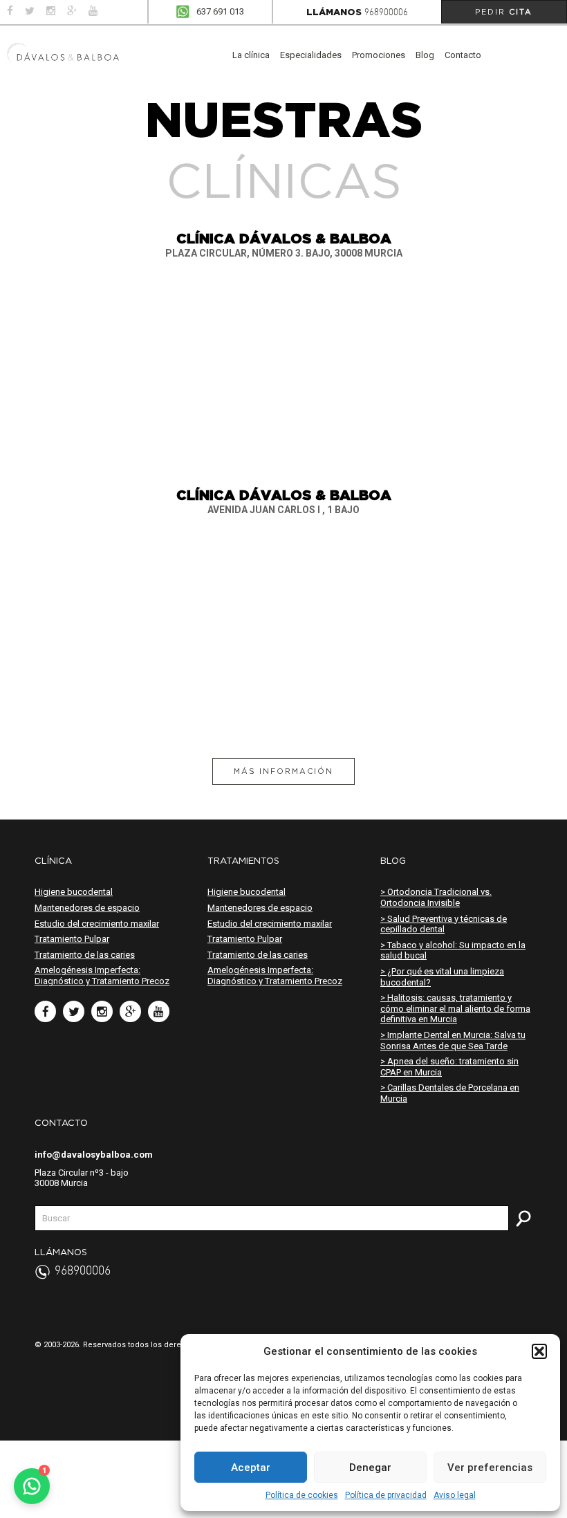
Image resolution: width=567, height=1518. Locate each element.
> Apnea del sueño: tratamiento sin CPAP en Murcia (449, 1066)
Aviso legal (455, 1495)
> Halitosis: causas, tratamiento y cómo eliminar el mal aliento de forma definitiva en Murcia (455, 1008)
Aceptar (250, 1467)
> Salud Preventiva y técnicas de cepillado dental (443, 924)
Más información (283, 771)
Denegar (370, 1467)
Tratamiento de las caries (85, 955)
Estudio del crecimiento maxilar (97, 923)
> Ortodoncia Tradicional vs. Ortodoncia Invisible (436, 897)
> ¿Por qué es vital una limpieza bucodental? (442, 977)
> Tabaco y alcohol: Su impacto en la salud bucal (453, 950)
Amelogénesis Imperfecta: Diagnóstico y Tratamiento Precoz (102, 975)
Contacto (463, 55)
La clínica (251, 55)
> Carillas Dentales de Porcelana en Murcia (449, 1093)
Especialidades (311, 55)
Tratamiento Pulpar (72, 939)
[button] (539, 1351)
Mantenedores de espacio (87, 908)
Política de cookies (302, 1495)
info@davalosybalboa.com (94, 1154)
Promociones (378, 55)
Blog (425, 55)
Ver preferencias (489, 1467)
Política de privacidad (386, 1495)
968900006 (386, 12)
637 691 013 (220, 11)
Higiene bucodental (74, 892)
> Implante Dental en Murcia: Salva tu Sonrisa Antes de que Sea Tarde (453, 1040)
